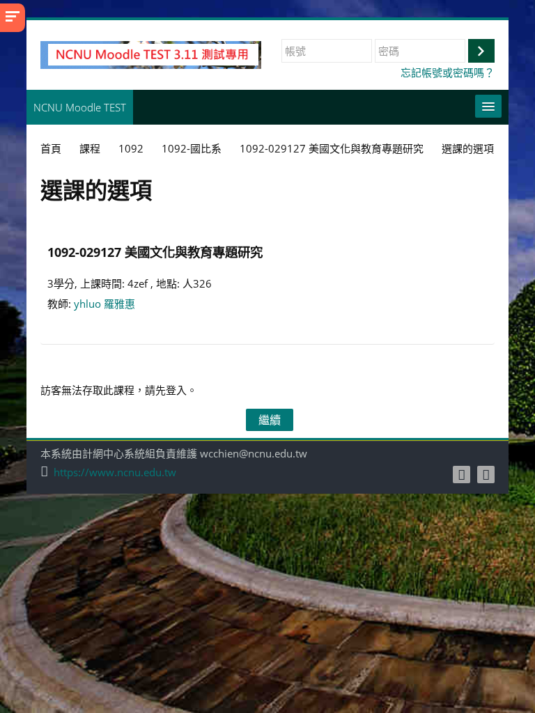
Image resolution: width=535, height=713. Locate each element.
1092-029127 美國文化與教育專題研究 (155, 251)
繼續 (269, 420)
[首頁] (150, 54)
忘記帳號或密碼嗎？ (448, 72)
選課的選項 (468, 148)
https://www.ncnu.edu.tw (115, 472)
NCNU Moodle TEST (79, 107)
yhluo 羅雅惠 (104, 304)
